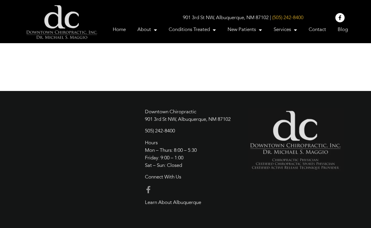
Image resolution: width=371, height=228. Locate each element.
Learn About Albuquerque (173, 202)
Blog (343, 29)
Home (119, 29)
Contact (317, 29)
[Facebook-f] (340, 17)
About (144, 29)
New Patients (242, 29)
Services (282, 29)
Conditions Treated (189, 29)
